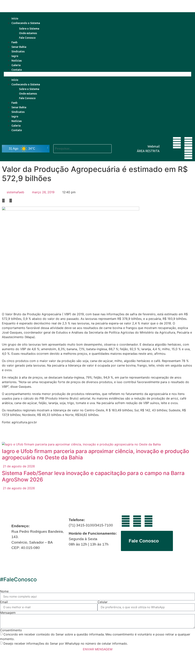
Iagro (14, 56)
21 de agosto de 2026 (18, 466)
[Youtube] (177, 143)
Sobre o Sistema (29, 28)
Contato (16, 69)
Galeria (16, 65)
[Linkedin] (188, 143)
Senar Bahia (18, 46)
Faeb (14, 42)
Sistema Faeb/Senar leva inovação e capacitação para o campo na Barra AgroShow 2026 (93, 476)
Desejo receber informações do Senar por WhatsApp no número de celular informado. (65, 643)
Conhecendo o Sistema (25, 23)
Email (4, 601)
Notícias (16, 60)
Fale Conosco (27, 37)
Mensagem (8, 612)
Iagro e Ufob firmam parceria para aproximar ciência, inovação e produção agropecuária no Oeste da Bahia (95, 454)
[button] (97, 74)
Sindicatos (18, 51)
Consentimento (11, 630)
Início (14, 18)
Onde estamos (28, 33)
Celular (103, 601)
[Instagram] (188, 153)
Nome (4, 591)
